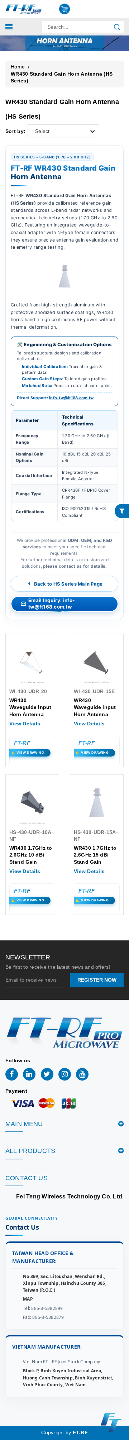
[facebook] (11, 1074)
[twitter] (47, 1074)
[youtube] (82, 1074)
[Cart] (64, 9)
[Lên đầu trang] (118, 1002)
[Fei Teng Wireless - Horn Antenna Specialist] (23, 8)
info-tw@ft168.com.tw (71, 397)
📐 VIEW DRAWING (27, 752)
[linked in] (29, 1074)
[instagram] (64, 1074)
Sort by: (15, 131)
